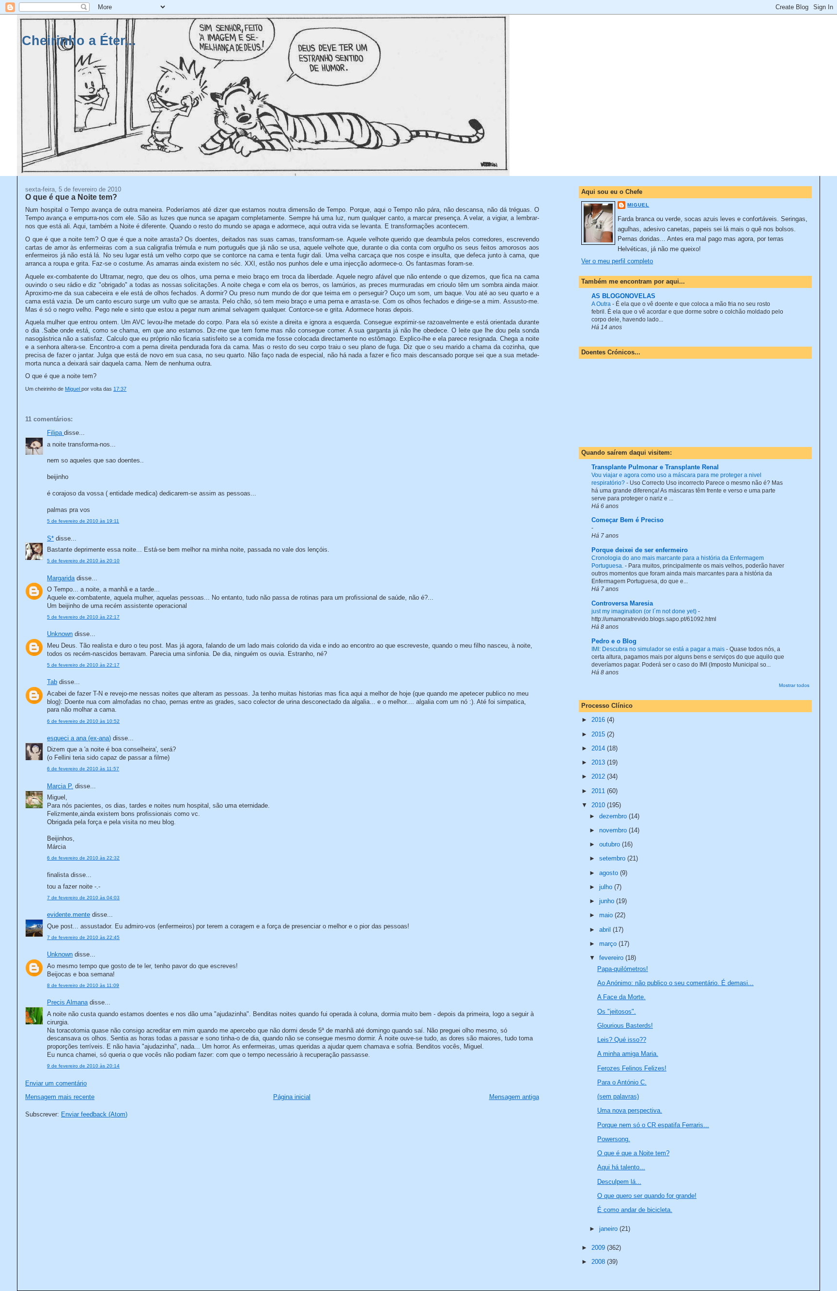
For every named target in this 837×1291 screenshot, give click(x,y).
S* (50, 538)
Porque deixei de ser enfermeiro (639, 550)
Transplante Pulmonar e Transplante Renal (655, 467)
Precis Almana (67, 1002)
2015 (599, 734)
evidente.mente (68, 914)
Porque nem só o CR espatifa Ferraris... (653, 1125)
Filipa (55, 432)
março (609, 943)
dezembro (614, 816)
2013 (599, 762)
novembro (614, 830)
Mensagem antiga (514, 1096)
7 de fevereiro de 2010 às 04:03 (83, 897)
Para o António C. (622, 1082)
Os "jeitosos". (616, 1011)
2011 (599, 791)
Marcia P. (60, 786)
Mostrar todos (794, 685)
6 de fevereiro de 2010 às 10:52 (83, 721)
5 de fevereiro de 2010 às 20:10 (83, 560)
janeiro (609, 1228)
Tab (52, 681)
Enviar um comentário (56, 1083)
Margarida (61, 578)
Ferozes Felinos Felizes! (631, 1068)
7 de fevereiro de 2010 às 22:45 (83, 937)
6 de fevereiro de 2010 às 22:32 (83, 858)
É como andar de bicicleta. (634, 1209)
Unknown (60, 634)
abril (606, 929)
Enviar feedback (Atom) (94, 1114)
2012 (599, 776)
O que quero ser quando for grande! (647, 1195)
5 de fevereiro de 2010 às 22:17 (83, 617)
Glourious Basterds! (625, 1025)
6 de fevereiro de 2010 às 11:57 (83, 768)
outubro (610, 844)
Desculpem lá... (619, 1181)
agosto (609, 873)
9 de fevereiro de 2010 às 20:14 (83, 1065)
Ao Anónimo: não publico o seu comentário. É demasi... (675, 983)
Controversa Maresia (622, 603)
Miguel (638, 204)
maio (607, 915)
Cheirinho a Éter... (79, 40)
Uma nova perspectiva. (629, 1110)
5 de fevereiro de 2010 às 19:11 (83, 521)
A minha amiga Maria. (627, 1053)
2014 (599, 748)
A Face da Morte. (621, 997)
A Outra (601, 304)
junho (607, 901)
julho (606, 887)
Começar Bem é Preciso (627, 520)
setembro (613, 858)
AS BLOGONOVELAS (623, 296)
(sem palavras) (618, 1096)
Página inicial (291, 1096)
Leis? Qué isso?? (621, 1039)
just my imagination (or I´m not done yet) (644, 611)
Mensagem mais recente (59, 1096)
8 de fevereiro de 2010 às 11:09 (83, 985)
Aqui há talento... (621, 1167)
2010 (599, 805)
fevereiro (612, 957)
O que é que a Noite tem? (633, 1153)
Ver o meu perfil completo (617, 261)
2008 (599, 1261)
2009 (599, 1247)
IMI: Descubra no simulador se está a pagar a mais (658, 649)
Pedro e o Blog (613, 641)
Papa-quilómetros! (622, 968)
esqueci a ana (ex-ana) (79, 738)
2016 (599, 719)
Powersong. (613, 1139)
